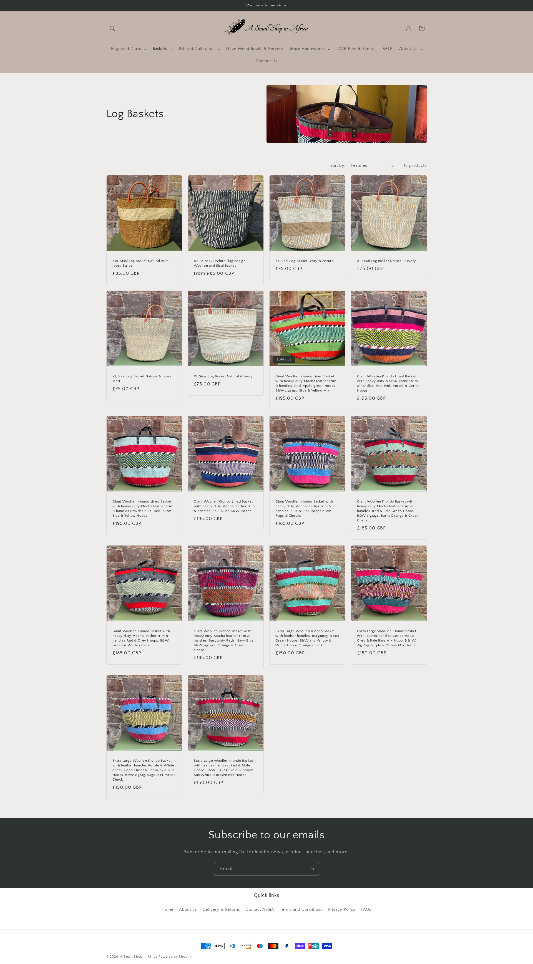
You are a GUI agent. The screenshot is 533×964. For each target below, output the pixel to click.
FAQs (366, 909)
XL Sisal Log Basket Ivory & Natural (305, 261)
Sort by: (337, 165)
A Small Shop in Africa (138, 956)
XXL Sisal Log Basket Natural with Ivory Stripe (140, 263)
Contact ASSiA (260, 909)
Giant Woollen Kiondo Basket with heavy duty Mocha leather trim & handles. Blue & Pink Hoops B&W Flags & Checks (304, 508)
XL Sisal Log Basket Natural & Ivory (386, 261)
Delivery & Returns (221, 909)
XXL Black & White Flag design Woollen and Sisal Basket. (219, 263)
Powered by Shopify (175, 956)
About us (188, 909)
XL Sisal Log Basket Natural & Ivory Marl (142, 379)
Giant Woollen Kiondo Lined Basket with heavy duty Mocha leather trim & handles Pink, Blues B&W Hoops (224, 506)
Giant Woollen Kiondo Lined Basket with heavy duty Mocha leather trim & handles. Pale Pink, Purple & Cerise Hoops (388, 384)
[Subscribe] (312, 868)
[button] (112, 28)
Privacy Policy (342, 909)
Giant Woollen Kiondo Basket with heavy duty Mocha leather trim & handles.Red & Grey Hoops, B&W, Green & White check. (141, 638)
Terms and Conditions (301, 909)
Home (168, 909)
